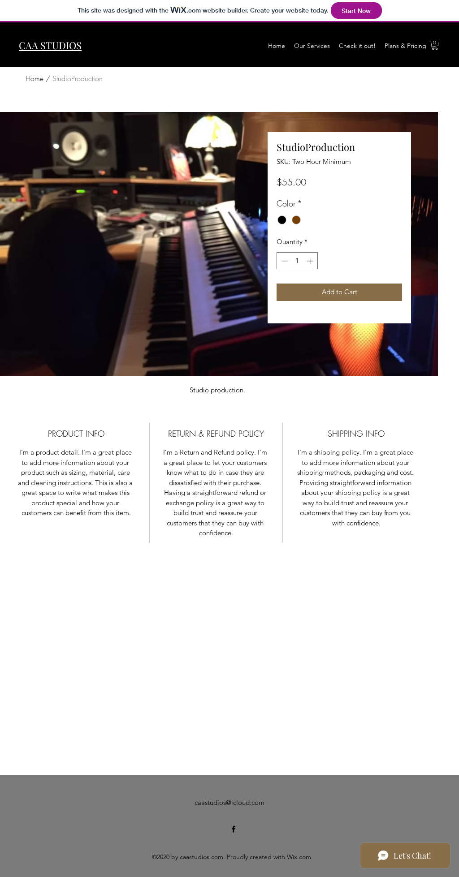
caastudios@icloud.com (229, 802)
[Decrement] (284, 261)
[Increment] (311, 261)
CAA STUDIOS (50, 45)
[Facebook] (233, 829)
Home (34, 78)
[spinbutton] (297, 261)
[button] (434, 45)
